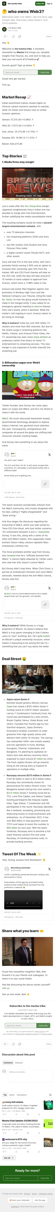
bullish (46, 636)
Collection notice (45, 1193)
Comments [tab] (8, 1063)
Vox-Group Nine (33, 206)
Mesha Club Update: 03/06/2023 (20, 1120)
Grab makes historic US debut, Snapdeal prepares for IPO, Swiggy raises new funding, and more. (19, 1106)
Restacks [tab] (19, 1063)
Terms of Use (40, 1031)
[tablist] (13, 1062)
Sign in (49, 3)
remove (38, 306)
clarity (9, 299)
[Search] (50, 1094)
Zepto (10, 706)
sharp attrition (41, 337)
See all (7, 1158)
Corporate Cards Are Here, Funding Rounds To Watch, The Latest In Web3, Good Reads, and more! (21, 1125)
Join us (5, 988)
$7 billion (38, 759)
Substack (15, 1206)
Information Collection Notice (26, 1034)
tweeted (11, 555)
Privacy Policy (47, 1034)
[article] (27, 1108)
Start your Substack (21, 1200)
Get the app (40, 1200)
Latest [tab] (11, 1095)
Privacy (27, 1193)
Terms (34, 1193)
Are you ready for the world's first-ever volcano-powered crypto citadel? (19, 1143)
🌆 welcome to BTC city (14, 1139)
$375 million (13, 793)
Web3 (5, 418)
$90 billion (12, 828)
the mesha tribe (14, 28)
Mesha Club (17, 1130)
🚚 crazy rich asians (12, 1102)
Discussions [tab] (21, 1095)
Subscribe (40, 3)
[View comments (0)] (13, 36)
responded (43, 532)
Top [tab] (5, 1095)
